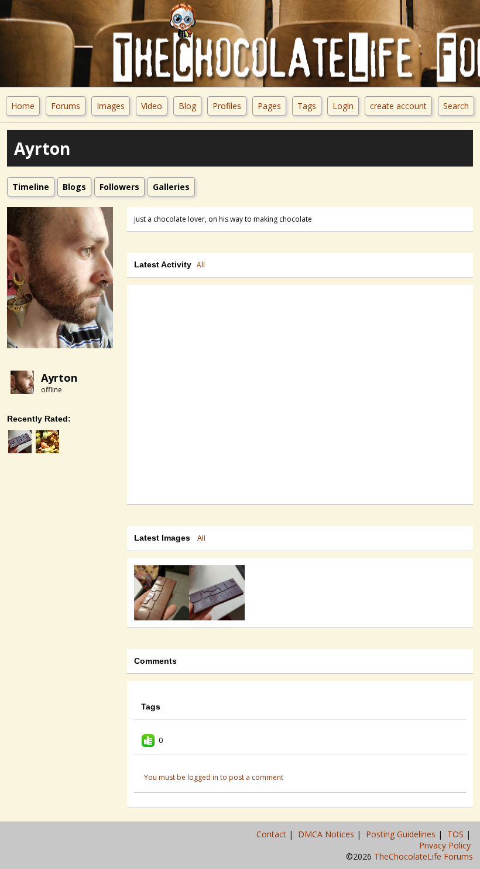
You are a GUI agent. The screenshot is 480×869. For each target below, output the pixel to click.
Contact (272, 834)
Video (151, 105)
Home (23, 105)
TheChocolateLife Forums (423, 856)
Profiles (226, 105)
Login (343, 105)
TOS (456, 834)
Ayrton (59, 378)
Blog (187, 105)
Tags (306, 105)
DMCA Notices (327, 834)
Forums (65, 105)
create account (398, 105)
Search (456, 105)
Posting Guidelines (402, 834)
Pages (269, 105)
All (201, 265)
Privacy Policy (446, 845)
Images (111, 105)
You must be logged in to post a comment (213, 777)
